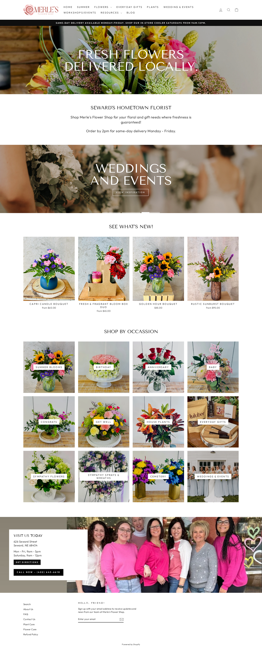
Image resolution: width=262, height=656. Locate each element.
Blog (131, 12)
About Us (28, 609)
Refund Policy (30, 634)
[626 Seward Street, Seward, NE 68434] (131, 555)
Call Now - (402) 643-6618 (38, 572)
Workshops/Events (80, 12)
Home (68, 6)
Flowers (102, 6)
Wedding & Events (178, 6)
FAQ (25, 614)
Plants (153, 6)
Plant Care (29, 624)
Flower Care (30, 629)
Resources (110, 12)
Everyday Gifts (129, 6)
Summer (83, 6)
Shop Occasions (130, 192)
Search (27, 604)
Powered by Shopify (131, 644)
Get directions (27, 562)
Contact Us (29, 619)
